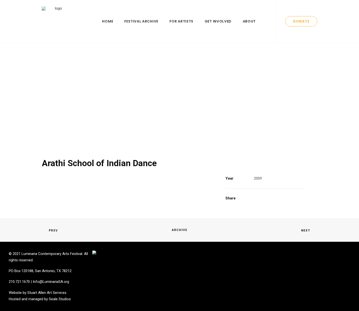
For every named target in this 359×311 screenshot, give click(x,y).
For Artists (181, 21)
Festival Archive (141, 21)
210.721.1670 (19, 281)
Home (107, 21)
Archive (179, 230)
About (249, 21)
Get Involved (218, 21)
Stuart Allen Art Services (46, 292)
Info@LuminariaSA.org (51, 281)
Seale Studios (60, 299)
